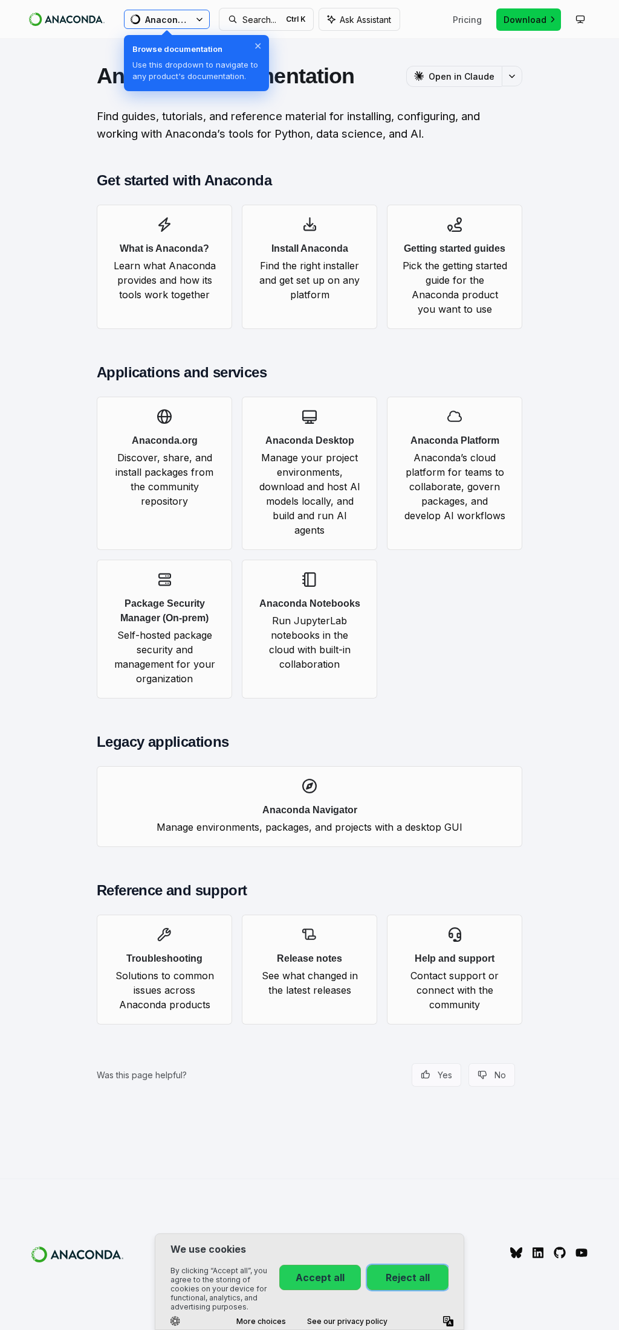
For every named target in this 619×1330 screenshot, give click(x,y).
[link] (164, 267)
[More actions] (512, 76)
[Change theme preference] (580, 19)
